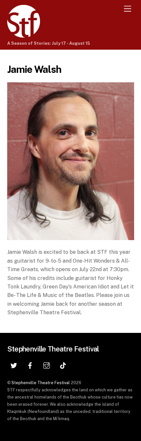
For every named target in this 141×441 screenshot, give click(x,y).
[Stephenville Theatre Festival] (23, 34)
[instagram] (46, 365)
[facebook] (30, 365)
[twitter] (13, 365)
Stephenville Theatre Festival (40, 382)
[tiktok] (63, 365)
